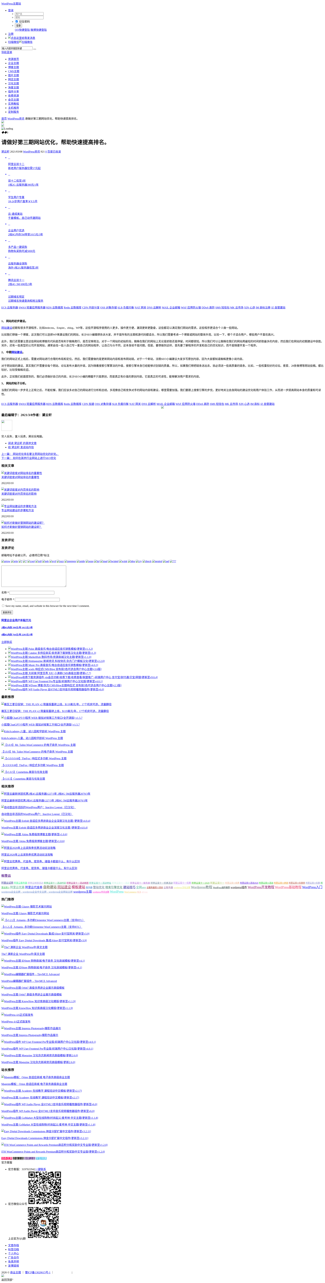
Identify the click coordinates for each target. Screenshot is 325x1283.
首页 (4, 118)
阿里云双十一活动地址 (100, 883)
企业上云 (18, 1158)
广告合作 (13, 1257)
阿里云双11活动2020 (249, 883)
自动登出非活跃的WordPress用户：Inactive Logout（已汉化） (37, 814)
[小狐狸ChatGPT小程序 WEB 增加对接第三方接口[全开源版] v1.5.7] (41, 717)
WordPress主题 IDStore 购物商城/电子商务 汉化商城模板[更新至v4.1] (41, 967)
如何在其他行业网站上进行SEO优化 (28, 458)
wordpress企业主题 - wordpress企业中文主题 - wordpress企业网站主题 (37, 892)
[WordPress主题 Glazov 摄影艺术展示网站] (26, 906)
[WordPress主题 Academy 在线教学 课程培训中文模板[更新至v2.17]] (41, 1090)
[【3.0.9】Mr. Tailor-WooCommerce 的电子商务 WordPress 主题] (38, 744)
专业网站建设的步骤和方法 (17, 510)
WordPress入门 (312, 887)
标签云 (6, 875)
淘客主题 (13, 87)
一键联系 (40, 1169)
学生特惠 (41, 1158)
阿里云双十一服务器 (140, 883)
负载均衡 (125, 307)
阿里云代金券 (33, 887)
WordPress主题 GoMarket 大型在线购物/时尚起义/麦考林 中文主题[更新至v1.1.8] (48, 1124)
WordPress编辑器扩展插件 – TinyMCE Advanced (29, 981)
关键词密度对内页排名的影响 (19, 493)
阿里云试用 (7, 882)
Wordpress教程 (201, 887)
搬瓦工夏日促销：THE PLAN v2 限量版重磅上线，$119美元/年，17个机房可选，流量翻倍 (55, 711)
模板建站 (78, 887)
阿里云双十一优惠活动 (162, 883)
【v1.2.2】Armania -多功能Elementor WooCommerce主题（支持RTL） (41, 926)
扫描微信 (13, 42)
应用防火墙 (191, 307)
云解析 (154, 307)
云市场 (236, 307)
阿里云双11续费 (232, 883)
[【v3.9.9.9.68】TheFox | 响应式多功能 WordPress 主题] (34, 758)
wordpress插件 (239, 887)
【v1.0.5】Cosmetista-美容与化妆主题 (23, 778)
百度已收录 (54, 151)
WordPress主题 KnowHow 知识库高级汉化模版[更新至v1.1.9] (37, 1008)
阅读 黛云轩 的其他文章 (22, 443)
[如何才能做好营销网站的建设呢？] (23, 522)
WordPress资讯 (15, 118)
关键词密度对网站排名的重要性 (20, 477)
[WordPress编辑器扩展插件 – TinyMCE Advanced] (30, 974)
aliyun (145, 892)
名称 (5, 592)
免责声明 (13, 1261)
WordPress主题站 (11, 3)
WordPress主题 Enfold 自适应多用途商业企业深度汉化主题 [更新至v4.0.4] (44, 827)
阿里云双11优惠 (313, 883)
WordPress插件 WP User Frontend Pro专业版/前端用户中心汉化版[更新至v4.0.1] (47, 1048)
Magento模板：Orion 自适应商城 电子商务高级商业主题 (34, 1084)
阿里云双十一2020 (201, 883)
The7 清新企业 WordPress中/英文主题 (23, 954)
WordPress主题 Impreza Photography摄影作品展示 (29, 1035)
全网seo (141, 887)
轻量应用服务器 (32, 307)
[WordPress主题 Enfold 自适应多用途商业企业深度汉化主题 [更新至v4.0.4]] (45, 820)
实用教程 (13, 103)
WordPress (117, 891)
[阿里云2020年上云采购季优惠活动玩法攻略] (28, 847)
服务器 (89, 887)
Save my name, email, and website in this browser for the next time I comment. (47, 605)
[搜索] (34, 49)
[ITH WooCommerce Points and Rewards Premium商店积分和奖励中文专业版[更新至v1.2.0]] (54, 1144)
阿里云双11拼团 (281, 883)
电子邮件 (7, 599)
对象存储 (108, 307)
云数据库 (54, 307)
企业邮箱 (171, 307)
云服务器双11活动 (155, 887)
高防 (208, 307)
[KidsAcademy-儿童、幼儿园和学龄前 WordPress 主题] (33, 731)
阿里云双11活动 (266, 883)
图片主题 (13, 75)
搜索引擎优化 (114, 887)
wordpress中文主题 (101, 892)
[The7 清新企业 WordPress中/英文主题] (24, 947)
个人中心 (13, 1253)
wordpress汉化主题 (182, 887)
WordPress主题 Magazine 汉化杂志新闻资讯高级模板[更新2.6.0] (38, 1062)
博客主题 (13, 67)
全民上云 (29, 1158)
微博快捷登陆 (38, 29)
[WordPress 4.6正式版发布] (17, 1014)
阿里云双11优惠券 (297, 883)
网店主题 (13, 79)
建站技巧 (129, 887)
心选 (249, 307)
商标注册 (263, 307)
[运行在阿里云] (63, 1272)
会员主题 (13, 99)
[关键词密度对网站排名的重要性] (21, 473)
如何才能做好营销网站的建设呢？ (21, 526)
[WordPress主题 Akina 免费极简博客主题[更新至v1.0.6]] (34, 834)
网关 (140, 307)
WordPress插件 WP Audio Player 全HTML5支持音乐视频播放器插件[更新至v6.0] (47, 1111)
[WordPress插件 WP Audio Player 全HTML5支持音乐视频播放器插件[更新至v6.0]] (49, 1104)
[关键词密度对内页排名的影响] (20, 489)
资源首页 (13, 59)
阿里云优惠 (17, 887)
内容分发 (91, 307)
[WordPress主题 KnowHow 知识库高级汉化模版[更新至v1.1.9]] (38, 1001)
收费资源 (13, 95)
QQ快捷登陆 (22, 29)
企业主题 (13, 63)
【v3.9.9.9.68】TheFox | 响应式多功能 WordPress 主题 (32, 765)
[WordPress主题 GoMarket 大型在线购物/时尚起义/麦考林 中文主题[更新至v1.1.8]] (49, 1117)
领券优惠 (6, 1158)
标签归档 (13, 1249)
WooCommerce (130, 892)
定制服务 (13, 111)
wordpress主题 (82, 891)
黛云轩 (5, 151)
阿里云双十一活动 (120, 883)
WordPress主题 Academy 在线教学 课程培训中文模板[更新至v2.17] (40, 1097)
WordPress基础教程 (288, 887)
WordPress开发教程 (261, 887)
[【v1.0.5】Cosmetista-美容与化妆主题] (24, 772)
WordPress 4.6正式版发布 (15, 1021)
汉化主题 (13, 83)
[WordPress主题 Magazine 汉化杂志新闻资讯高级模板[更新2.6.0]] (39, 1055)
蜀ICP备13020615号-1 (37, 1272)
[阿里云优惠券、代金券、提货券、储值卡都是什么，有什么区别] (40, 861)
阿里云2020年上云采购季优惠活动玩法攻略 (27, 854)
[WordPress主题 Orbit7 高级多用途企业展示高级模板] (32, 987)
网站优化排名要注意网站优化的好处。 (30, 454)
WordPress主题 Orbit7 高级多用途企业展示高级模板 (31, 994)
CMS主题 (13, 71)
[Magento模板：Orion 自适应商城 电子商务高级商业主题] (35, 1077)
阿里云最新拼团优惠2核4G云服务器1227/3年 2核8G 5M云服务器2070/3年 (44, 800)
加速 (88, 404)
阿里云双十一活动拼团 (78, 883)
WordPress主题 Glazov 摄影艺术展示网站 (25, 913)
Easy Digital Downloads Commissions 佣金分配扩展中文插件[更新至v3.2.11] (44, 1138)
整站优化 (99, 887)
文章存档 (13, 1245)
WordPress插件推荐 (221, 887)
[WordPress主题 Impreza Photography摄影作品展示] (31, 1028)
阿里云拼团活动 (35, 883)
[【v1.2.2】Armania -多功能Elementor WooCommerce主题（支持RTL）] (43, 920)
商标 (255, 404)
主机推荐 (13, 107)
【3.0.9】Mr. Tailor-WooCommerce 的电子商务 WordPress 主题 (37, 751)
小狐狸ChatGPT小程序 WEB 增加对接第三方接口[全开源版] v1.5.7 (40, 724)
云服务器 (9, 307)
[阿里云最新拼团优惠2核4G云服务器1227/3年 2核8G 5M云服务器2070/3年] (45, 793)
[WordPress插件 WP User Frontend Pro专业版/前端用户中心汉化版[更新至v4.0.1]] (48, 1041)
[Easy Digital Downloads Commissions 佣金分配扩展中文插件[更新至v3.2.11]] (46, 1131)
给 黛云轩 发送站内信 (21, 447)
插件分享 (13, 91)
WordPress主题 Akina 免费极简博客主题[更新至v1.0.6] (32, 841)
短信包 (222, 307)
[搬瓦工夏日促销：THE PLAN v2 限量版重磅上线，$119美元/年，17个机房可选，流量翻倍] (56, 704)
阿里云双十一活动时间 (55, 883)
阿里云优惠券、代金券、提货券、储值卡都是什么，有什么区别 (39, 868)
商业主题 (15, 1272)
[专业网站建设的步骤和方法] (19, 506)
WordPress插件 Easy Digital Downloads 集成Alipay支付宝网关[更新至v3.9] (44, 940)
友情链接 (13, 1265)
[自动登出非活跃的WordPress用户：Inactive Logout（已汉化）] (38, 807)
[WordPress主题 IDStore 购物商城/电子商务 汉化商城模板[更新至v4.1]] (43, 960)
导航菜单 (6, 52)
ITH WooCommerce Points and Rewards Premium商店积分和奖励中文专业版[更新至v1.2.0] (53, 1151)
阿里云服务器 (20, 883)
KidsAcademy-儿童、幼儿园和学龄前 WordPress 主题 (32, 738)
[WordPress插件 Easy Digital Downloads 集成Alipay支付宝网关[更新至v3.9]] (45, 933)
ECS (139, 892)
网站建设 (6, 327)
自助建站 (50, 887)
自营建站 (278, 307)
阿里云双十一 (217, 883)
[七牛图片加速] (81, 1272)
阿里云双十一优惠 (182, 883)
